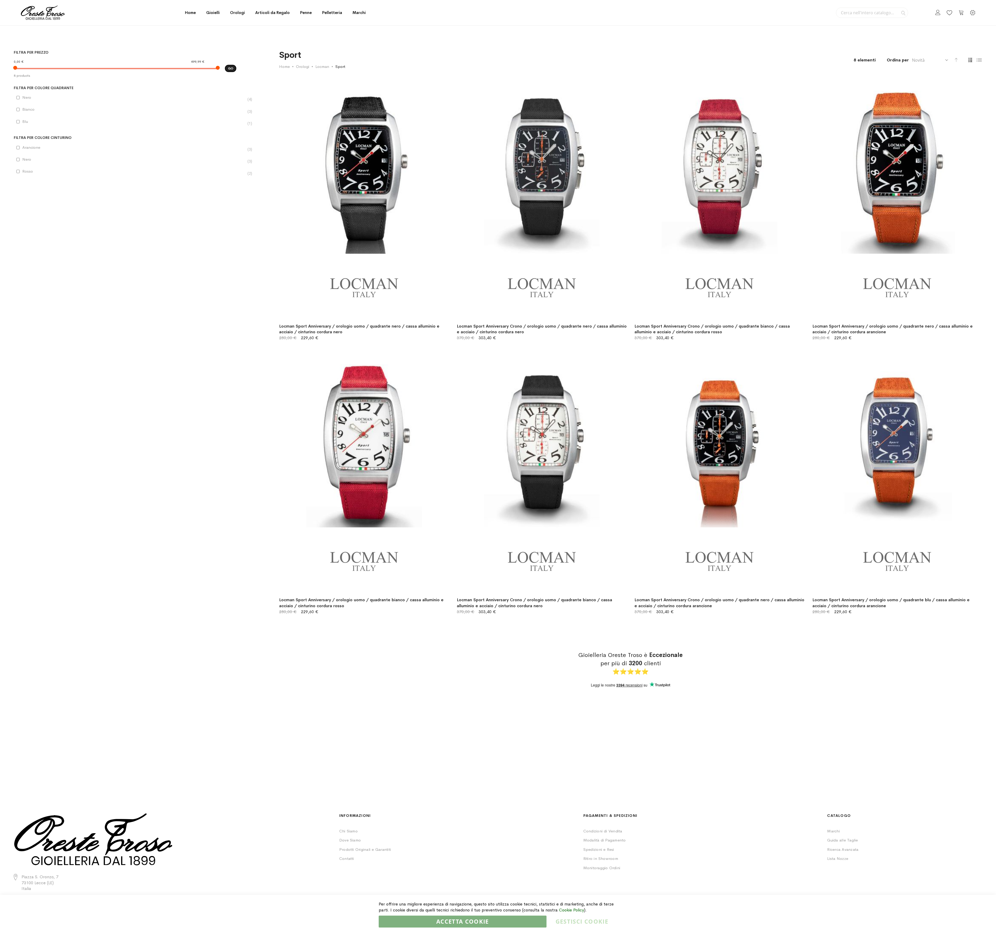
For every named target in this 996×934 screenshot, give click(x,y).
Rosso (30, 171)
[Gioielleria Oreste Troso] (43, 12)
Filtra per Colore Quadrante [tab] (43, 88)
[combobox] (872, 13)
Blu (27, 121)
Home (190, 12)
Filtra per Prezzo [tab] (31, 52)
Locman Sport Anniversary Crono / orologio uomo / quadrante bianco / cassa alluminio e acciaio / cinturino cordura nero (534, 602)
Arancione (33, 147)
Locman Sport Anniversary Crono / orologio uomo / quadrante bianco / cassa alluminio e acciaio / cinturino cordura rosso (712, 329)
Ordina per (898, 60)
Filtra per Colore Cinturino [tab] (43, 138)
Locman (322, 66)
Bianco (31, 109)
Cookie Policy (571, 910)
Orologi (302, 66)
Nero (29, 97)
